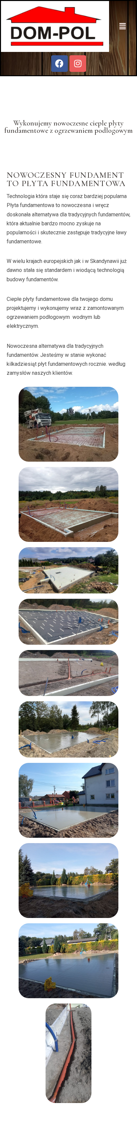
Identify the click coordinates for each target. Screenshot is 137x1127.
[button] (122, 26)
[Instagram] (77, 63)
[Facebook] (59, 63)
